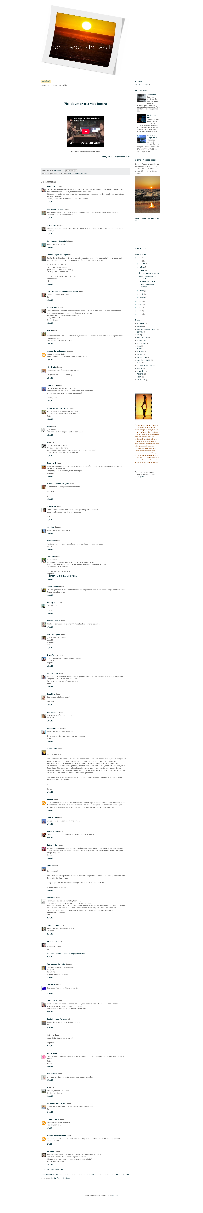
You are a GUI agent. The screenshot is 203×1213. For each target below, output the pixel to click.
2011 (140, 311)
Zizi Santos (52, 506)
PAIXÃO (140, 368)
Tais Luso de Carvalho (56, 964)
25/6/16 (50, 1080)
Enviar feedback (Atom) (60, 1178)
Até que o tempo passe (152, 137)
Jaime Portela (52, 673)
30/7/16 (50, 1165)
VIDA (139, 377)
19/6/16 (50, 741)
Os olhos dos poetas (147, 281)
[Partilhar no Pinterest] (75, 170)
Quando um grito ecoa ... (149, 273)
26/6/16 (50, 1096)
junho (142, 270)
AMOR (70, 173)
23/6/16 (50, 1028)
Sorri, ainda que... (151, 116)
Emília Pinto (52, 845)
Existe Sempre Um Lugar (57, 255)
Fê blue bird (52, 385)
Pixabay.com (140, 477)
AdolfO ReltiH (52, 712)
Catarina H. (51, 463)
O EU (139, 363)
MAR (139, 346)
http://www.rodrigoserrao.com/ (116, 156)
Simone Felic (52, 941)
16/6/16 (50, 533)
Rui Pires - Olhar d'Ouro (56, 1103)
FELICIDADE (142, 338)
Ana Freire (51, 898)
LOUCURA (141, 340)
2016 (140, 261)
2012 (140, 308)
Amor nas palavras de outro (147, 277)
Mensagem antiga (122, 1174)
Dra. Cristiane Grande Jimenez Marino (62, 292)
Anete (49, 330)
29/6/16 (50, 1112)
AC (48, 1087)
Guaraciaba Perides (55, 209)
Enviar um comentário (53, 1169)
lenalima (50, 527)
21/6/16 (50, 918)
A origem (140, 324)
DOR (139, 335)
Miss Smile (51, 367)
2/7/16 (49, 1144)
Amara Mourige (53, 1053)
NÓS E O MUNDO (143, 360)
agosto (143, 264)
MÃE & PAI (141, 343)
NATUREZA (141, 357)
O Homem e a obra (80, 173)
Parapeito (51, 1151)
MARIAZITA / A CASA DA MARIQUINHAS (62, 576)
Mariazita (51, 557)
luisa (49, 426)
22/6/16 (50, 977)
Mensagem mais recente (52, 1174)
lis (48, 442)
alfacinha (51, 541)
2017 (140, 258)
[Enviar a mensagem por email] (66, 170)
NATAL (139, 354)
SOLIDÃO (140, 371)
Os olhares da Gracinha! (57, 241)
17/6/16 (50, 627)
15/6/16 (50, 456)
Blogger (115, 1195)
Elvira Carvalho (53, 925)
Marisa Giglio (52, 831)
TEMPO (140, 374)
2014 (140, 304)
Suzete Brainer (53, 728)
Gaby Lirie (51, 694)
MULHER (140, 352)
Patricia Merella (53, 621)
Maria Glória (52, 186)
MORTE (140, 349)
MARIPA (50, 866)
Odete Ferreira (53, 1119)
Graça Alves (52, 655)
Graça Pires (51, 225)
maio (142, 291)
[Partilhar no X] (71, 170)
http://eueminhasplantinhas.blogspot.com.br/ (66, 954)
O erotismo (151, 95)
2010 (140, 314)
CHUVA (139, 332)
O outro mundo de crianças (146, 286)
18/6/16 (50, 666)
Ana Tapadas (52, 602)
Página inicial (88, 1174)
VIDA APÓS (141, 380)
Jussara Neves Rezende (56, 351)
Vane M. (50, 799)
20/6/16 (50, 838)
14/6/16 (50, 323)
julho (142, 267)
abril (142, 294)
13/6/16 (50, 202)
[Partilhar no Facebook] (73, 170)
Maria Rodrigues (53, 634)
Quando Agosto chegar (146, 160)
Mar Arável (51, 985)
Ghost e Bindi (52, 307)
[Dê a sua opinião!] (69, 170)
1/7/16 (49, 1128)
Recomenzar (52, 1074)
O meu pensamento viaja (57, 408)
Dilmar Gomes (53, 587)
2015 (140, 301)
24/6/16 (50, 1066)
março (142, 297)
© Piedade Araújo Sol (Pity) (58, 484)
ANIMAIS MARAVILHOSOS (147, 329)
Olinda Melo (52, 749)
